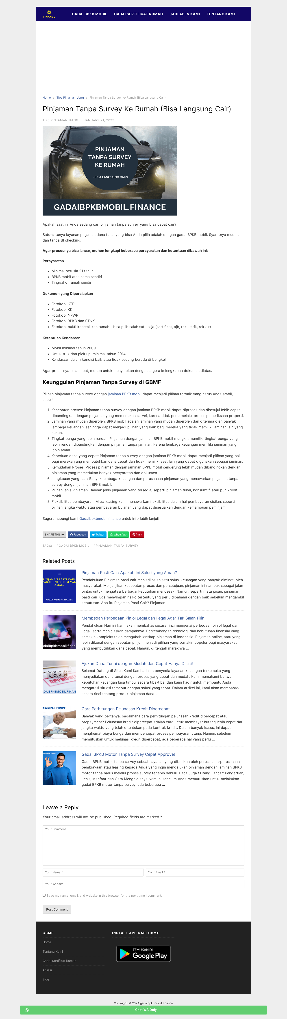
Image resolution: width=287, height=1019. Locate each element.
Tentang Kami (221, 14)
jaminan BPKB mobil (124, 394)
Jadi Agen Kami (185, 14)
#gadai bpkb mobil (73, 545)
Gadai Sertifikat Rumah (138, 14)
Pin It (138, 534)
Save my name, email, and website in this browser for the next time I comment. (104, 895)
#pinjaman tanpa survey (116, 545)
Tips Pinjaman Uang (70, 97)
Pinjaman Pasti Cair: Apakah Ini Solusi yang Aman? (129, 572)
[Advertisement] (143, 61)
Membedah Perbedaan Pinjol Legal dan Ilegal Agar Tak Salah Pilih (143, 618)
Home (47, 97)
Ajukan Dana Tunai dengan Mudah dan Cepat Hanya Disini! (137, 663)
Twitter (99, 534)
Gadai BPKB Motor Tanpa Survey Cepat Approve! (128, 754)
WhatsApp (119, 534)
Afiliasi (47, 970)
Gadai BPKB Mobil (89, 14)
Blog (46, 979)
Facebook (79, 534)
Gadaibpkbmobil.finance (100, 518)
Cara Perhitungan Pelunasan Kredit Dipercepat (126, 708)
